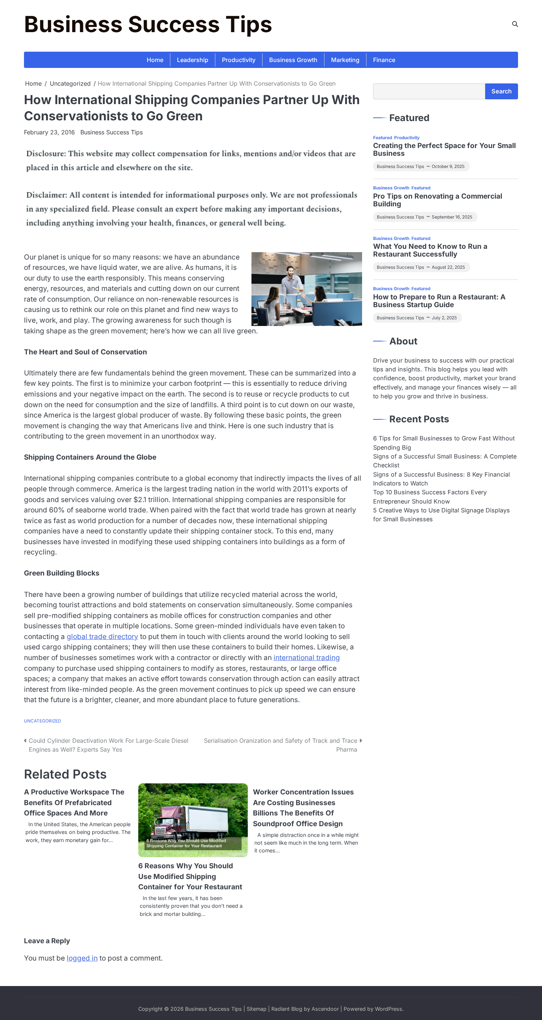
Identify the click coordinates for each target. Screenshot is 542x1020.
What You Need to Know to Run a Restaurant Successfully (430, 250)
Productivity (239, 59)
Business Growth (293, 59)
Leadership (192, 59)
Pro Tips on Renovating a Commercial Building (437, 200)
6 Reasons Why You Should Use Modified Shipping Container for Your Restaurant (190, 876)
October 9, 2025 (448, 166)
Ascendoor (325, 1009)
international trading (307, 657)
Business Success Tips (148, 24)
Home (155, 59)
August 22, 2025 (448, 267)
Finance (384, 59)
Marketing (345, 59)
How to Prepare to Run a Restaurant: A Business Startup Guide (439, 301)
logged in (82, 958)
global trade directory (102, 636)
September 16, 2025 (452, 216)
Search (501, 91)
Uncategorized (42, 721)
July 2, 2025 (444, 317)
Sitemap (257, 1009)
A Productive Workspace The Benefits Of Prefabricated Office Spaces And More (74, 802)
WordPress (388, 1009)
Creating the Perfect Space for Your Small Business (444, 150)
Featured (382, 137)
